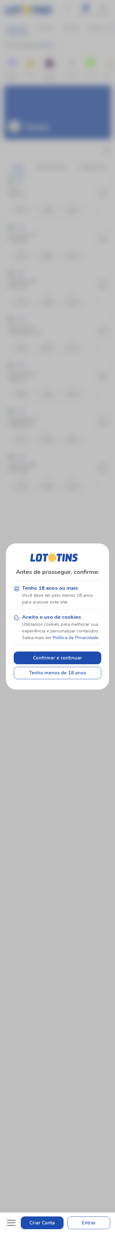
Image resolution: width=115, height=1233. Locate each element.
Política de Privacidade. (76, 638)
